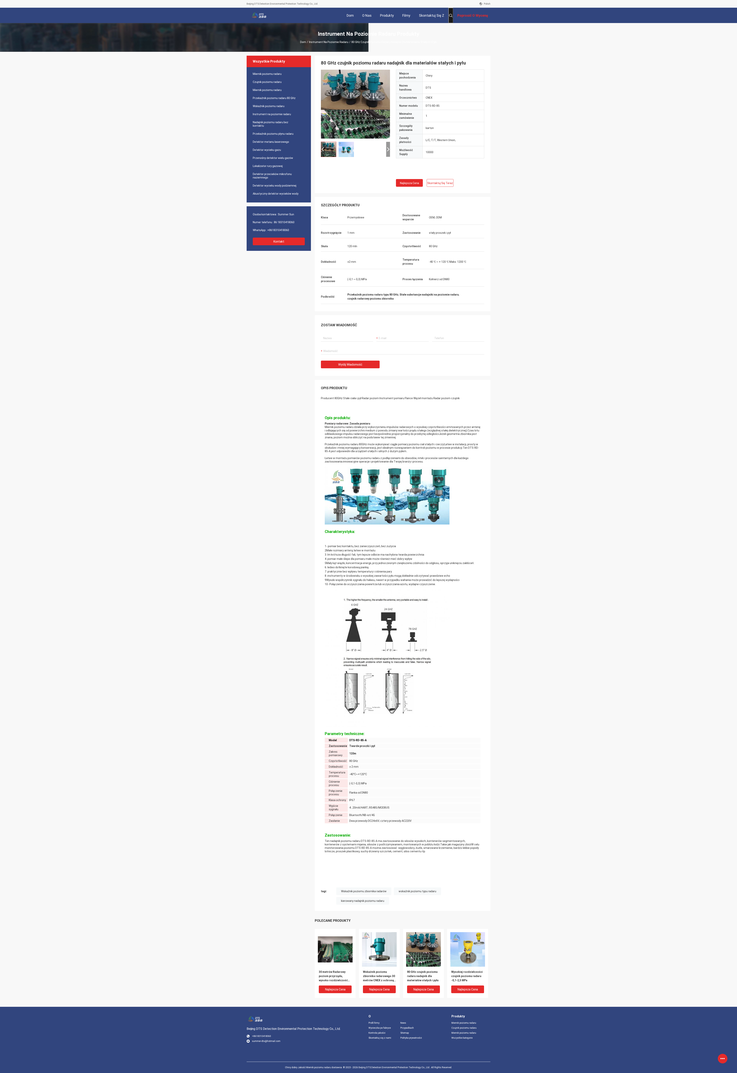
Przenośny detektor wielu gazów (273, 157)
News (403, 1023)
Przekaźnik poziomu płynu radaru (273, 133)
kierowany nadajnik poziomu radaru (362, 900)
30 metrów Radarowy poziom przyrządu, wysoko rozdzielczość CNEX (333, 976)
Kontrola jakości (376, 1033)
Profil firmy (373, 1023)
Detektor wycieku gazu (267, 149)
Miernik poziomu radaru (267, 73)
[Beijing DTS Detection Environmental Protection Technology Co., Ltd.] (259, 15)
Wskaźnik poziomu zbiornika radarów (364, 891)
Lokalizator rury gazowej (268, 166)
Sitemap (404, 1033)
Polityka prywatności (411, 1038)
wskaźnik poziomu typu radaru (417, 891)
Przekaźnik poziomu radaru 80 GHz (274, 98)
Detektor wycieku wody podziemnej (274, 185)
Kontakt (278, 241)
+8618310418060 (278, 230)
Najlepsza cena (409, 183)
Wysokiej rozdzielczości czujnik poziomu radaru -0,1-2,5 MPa (467, 976)
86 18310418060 (284, 222)
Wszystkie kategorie (462, 1038)
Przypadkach (407, 1028)
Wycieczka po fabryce (379, 1028)
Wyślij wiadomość (350, 364)
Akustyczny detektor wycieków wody (275, 193)
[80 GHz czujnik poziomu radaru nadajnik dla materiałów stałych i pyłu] (355, 104)
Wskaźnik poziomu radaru (268, 106)
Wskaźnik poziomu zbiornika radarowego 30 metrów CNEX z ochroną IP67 (379, 976)
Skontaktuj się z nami (379, 1038)
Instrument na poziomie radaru (328, 42)
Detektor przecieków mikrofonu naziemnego (272, 176)
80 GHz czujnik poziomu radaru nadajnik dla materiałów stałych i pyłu (423, 976)
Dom (303, 42)
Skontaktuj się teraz (440, 183)
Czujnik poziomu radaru (267, 81)
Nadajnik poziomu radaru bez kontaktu (270, 124)
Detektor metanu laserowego (271, 141)
